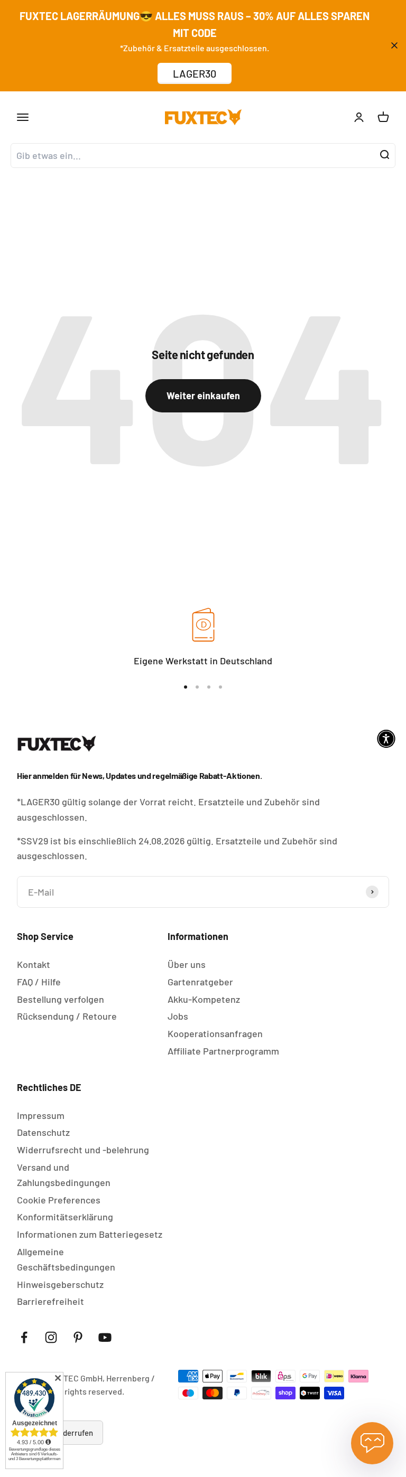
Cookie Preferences (58, 1200)
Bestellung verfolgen (60, 999)
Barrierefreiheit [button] (50, 1301)
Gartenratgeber (200, 981)
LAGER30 (194, 73)
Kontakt (33, 964)
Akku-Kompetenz (204, 999)
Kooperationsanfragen (215, 1033)
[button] (386, 738)
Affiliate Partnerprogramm (223, 1051)
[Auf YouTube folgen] (105, 1337)
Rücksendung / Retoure (67, 1016)
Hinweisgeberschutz (60, 1284)
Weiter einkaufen (203, 395)
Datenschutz (43, 1132)
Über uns (187, 964)
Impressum (40, 1115)
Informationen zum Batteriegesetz (89, 1234)
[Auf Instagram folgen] (51, 1337)
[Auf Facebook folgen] (24, 1337)
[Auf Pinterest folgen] (78, 1337)
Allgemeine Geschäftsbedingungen (66, 1259)
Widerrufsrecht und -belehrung (83, 1149)
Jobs (178, 1016)
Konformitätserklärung (65, 1216)
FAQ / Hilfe (39, 981)
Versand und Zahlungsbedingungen (63, 1174)
